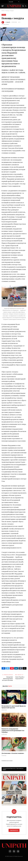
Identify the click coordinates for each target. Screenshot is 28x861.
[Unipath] (14, 6)
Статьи (3, 14)
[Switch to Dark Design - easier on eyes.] (25, 6)
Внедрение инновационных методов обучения (7, 678)
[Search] (23, 6)
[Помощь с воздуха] (14, 34)
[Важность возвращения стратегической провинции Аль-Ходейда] (14, 720)
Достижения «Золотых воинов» (13, 753)
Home (3, 10)
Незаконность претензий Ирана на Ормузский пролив (14, 706)
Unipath (8, 22)
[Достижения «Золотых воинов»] (14, 744)
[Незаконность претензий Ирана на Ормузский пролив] (14, 697)
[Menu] (3, 6)
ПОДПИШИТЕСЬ (14, 830)
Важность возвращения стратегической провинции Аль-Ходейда (13, 730)
